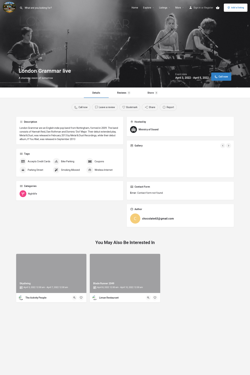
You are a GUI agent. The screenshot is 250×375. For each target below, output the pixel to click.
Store (152, 92)
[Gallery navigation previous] (223, 145)
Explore (147, 7)
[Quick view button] (74, 297)
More (178, 7)
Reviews (123, 92)
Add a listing (237, 7)
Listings (163, 7)
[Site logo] (10, 7)
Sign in (197, 7)
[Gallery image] (146, 162)
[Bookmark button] (81, 297)
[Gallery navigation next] (229, 145)
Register (208, 7)
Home (135, 7)
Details (96, 92)
